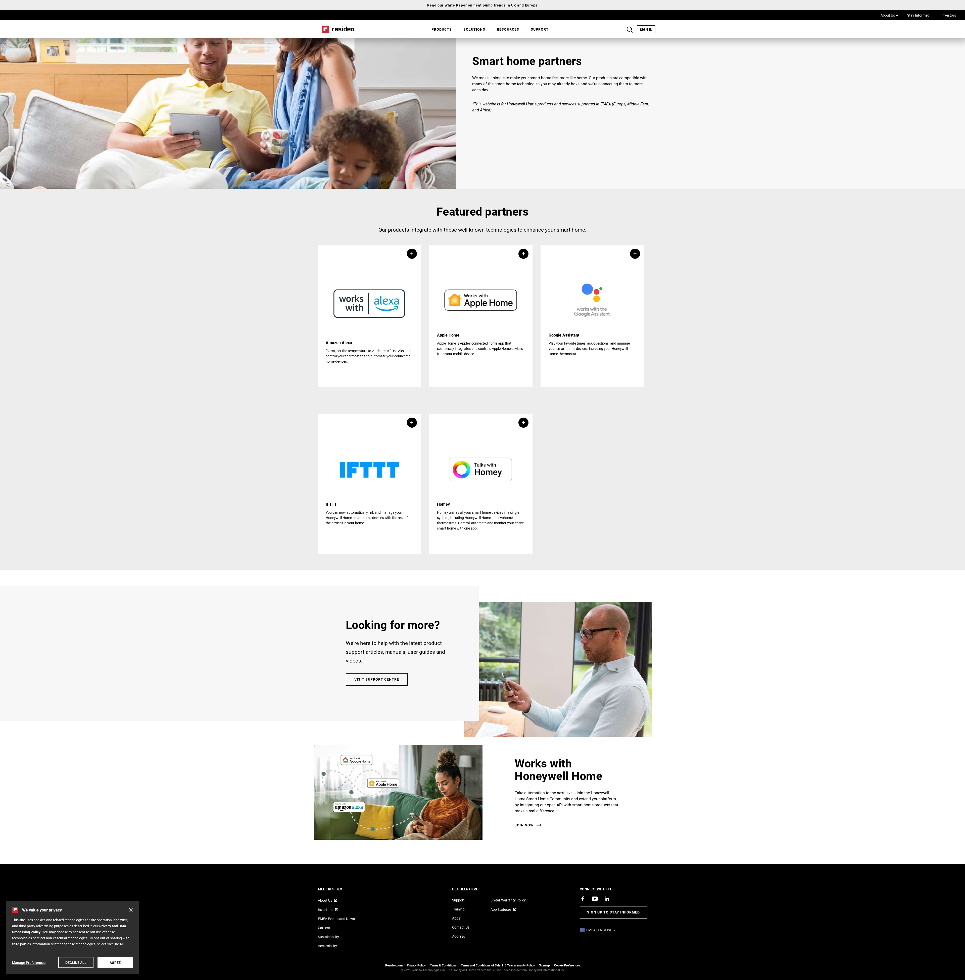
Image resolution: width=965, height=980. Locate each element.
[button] (369, 316)
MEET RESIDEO (337, 889)
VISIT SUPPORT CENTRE (376, 679)
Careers (324, 927)
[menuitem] (442, 29)
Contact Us (460, 927)
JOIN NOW (524, 825)
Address (458, 936)
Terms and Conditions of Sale (480, 965)
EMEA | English (602, 930)
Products (441, 29)
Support (540, 29)
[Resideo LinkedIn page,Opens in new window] (607, 898)
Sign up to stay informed (613, 912)
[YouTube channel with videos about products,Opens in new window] (595, 898)
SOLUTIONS (474, 29)
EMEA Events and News (336, 918)
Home (336, 29)
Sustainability (328, 936)
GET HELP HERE (472, 889)
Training (458, 909)
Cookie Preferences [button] (567, 965)
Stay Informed (918, 15)
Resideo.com (394, 965)
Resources (508, 29)
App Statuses (501, 909)
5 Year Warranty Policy (508, 900)
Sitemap (544, 965)
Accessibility (327, 945)
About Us (889, 15)
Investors (948, 15)
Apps (456, 918)
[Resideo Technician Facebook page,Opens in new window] (583, 898)
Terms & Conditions (443, 965)
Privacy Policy (416, 965)
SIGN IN (647, 29)
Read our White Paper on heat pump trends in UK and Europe (482, 5)
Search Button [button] (630, 30)
